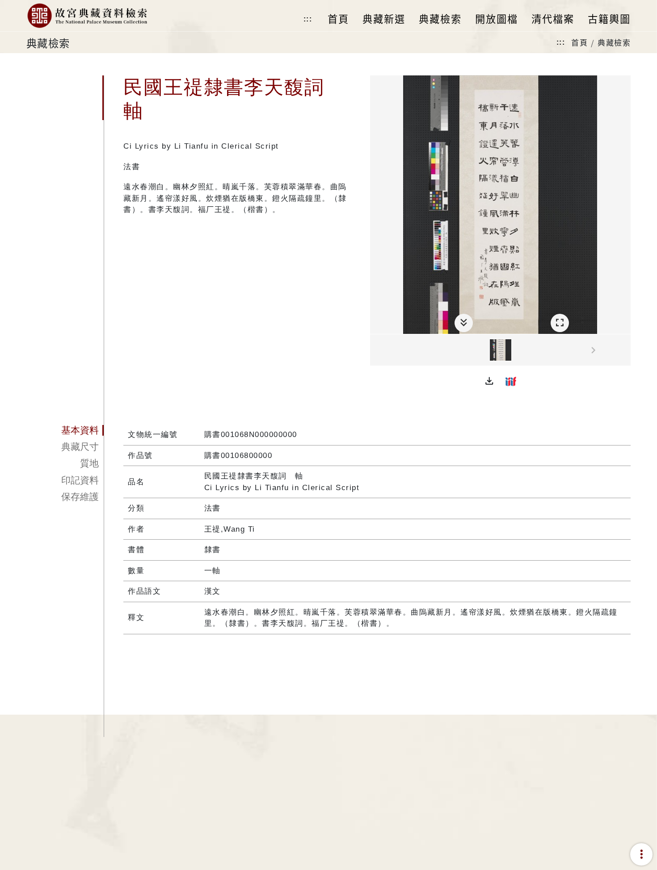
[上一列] (376, 350)
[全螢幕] (560, 323)
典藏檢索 (614, 42)
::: (307, 19)
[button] (489, 381)
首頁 (579, 42)
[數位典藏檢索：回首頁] (86, 15)
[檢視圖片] (500, 350)
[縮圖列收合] (464, 323)
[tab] (65, 430)
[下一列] (624, 350)
